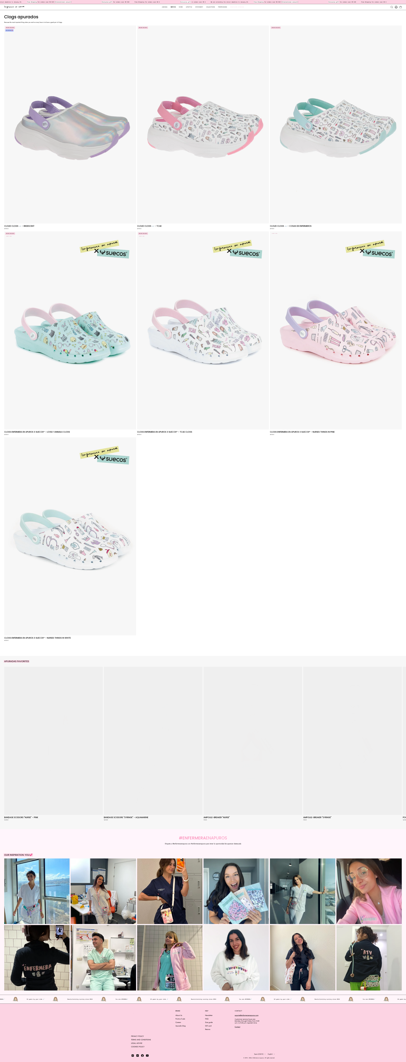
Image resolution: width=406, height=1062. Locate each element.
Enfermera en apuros (258, 1058)
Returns (207, 1029)
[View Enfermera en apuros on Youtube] (147, 1055)
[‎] (37, 891)
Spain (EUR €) (258, 1054)
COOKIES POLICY (137, 1046)
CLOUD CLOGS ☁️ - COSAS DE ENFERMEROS (290, 226)
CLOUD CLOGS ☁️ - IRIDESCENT (19, 226)
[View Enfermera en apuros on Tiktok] (137, 1055)
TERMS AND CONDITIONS (141, 1039)
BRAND (178, 1011)
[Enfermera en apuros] (14, 7)
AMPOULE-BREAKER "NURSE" (217, 818)
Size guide (209, 1022)
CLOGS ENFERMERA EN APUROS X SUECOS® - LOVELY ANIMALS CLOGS (37, 432)
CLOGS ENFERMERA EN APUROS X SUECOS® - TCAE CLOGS (164, 432)
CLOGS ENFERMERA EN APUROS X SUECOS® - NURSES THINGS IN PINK (302, 432)
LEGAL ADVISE (136, 1043)
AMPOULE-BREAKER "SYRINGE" (317, 818)
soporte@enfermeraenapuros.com (246, 1015)
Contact (237, 1027)
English (270, 1054)
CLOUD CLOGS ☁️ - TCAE (149, 226)
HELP (206, 1011)
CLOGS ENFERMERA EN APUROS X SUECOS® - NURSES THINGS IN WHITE (37, 638)
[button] (199, 7)
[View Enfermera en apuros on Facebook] (142, 1055)
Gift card (208, 1026)
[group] (203, 745)
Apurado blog (181, 1026)
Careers (178, 1022)
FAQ (206, 1019)
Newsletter (209, 1015)
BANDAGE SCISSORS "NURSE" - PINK (21, 818)
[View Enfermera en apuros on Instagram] (132, 1055)
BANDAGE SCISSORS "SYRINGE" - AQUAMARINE (126, 818)
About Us (179, 1015)
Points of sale (180, 1019)
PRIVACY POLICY (137, 1036)
